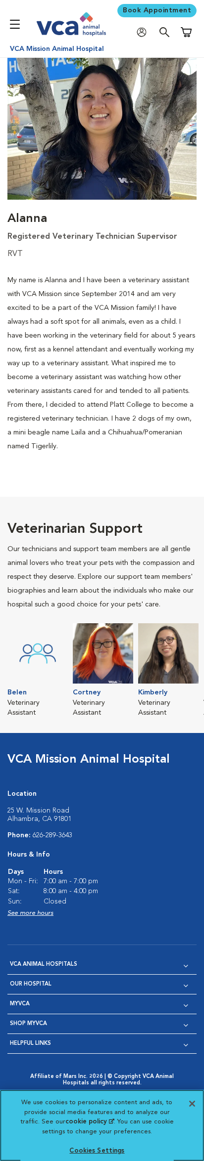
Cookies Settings (96, 1151)
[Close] (192, 1104)
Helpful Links (30, 1043)
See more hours (30, 913)
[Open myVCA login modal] (144, 32)
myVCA (20, 1004)
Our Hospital (30, 984)
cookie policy (89, 1121)
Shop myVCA (28, 1024)
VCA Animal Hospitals (43, 964)
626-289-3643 (52, 835)
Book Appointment (157, 10)
